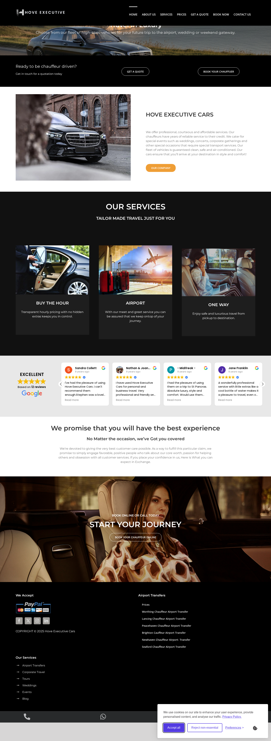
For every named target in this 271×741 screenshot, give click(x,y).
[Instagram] (37, 620)
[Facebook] (19, 620)
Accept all (173, 727)
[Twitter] (28, 620)
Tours (26, 678)
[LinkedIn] (46, 620)
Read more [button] (72, 400)
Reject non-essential (204, 727)
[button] (262, 384)
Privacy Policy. (232, 716)
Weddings (29, 685)
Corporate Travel (33, 672)
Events (27, 692)
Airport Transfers (33, 665)
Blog (25, 698)
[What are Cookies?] (257, 728)
